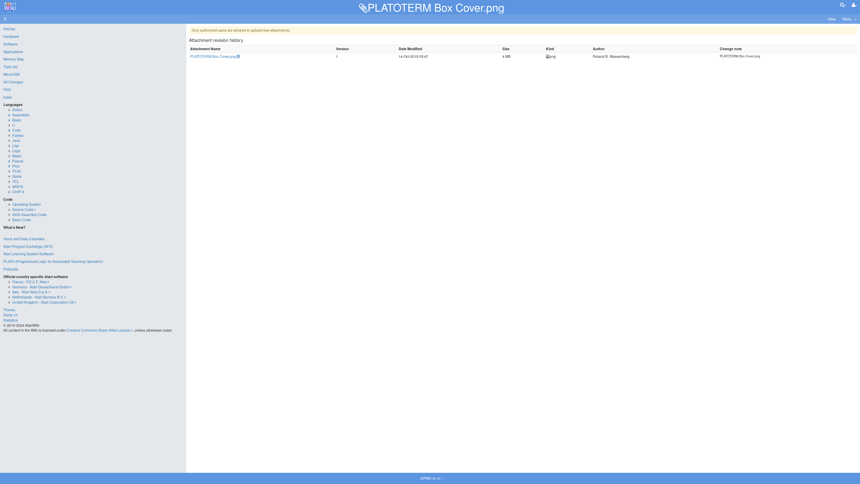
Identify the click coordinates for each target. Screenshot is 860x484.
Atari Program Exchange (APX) (28, 246)
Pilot (15, 166)
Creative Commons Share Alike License (98, 330)
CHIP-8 (18, 191)
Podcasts (10, 269)
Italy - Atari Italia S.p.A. (30, 291)
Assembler (20, 114)
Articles (9, 28)
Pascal (17, 161)
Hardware (11, 36)
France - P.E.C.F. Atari (29, 281)
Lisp (15, 145)
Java (16, 140)
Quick (17, 176)
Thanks (9, 309)
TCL (15, 181)
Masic (17, 155)
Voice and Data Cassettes (24, 238)
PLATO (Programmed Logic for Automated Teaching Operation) (53, 261)
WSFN (17, 186)
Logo (16, 150)
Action (17, 109)
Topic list (10, 66)
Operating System (26, 204)
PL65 (16, 171)
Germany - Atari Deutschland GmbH (40, 287)
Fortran (18, 135)
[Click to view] (238, 56)
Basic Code (21, 219)
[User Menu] (854, 5)
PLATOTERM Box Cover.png (213, 56)
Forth (16, 130)
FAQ (7, 89)
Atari (9, 6)
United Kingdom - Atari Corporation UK (43, 302)
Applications (13, 51)
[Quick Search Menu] (843, 5)
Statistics (10, 320)
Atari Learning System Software (28, 253)
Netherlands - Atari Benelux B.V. (38, 297)
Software (10, 44)
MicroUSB (11, 74)
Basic (16, 120)
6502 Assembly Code (29, 214)
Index (7, 97)
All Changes (13, 81)
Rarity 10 (10, 315)
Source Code (22, 209)
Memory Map (13, 59)
